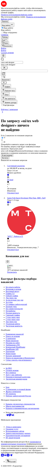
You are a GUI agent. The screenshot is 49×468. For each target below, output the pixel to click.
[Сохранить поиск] (3, 74)
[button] (3, 48)
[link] (5, 42)
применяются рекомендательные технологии (21, 443)
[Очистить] (4, 68)
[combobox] (12, 62)
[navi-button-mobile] (3, 56)
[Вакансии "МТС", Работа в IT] (27, 220)
